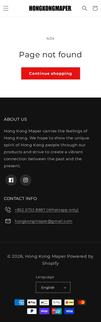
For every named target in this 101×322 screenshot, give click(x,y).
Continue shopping (50, 73)
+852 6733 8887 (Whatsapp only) (47, 209)
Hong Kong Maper (46, 256)
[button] (6, 8)
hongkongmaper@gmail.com (44, 221)
